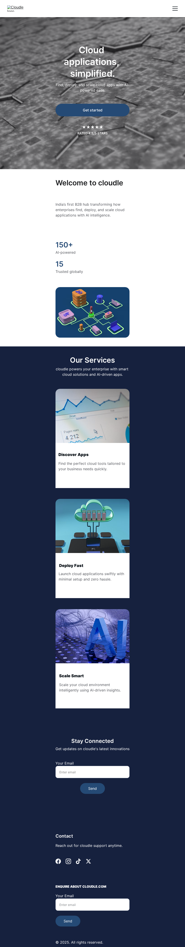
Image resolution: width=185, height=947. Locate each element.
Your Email (65, 763)
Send (92, 788)
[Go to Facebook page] (58, 861)
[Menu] (175, 9)
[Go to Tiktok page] (78, 861)
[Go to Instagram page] (68, 861)
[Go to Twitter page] (88, 861)
